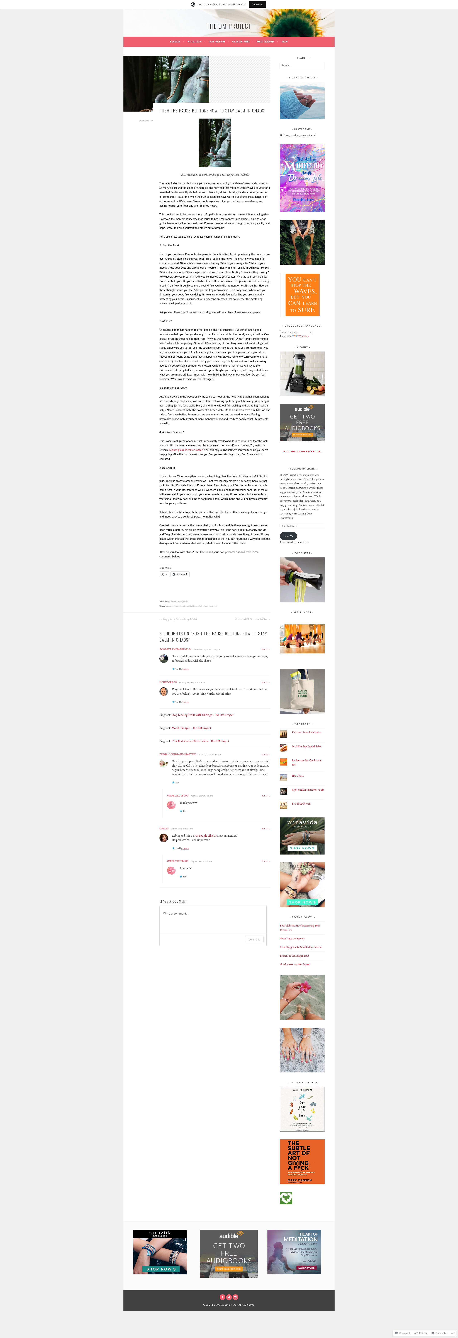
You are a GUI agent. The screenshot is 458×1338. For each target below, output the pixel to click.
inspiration (171, 601)
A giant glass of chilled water (186, 450)
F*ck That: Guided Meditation (306, 732)
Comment (254, 939)
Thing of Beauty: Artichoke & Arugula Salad (179, 619)
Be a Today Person (301, 803)
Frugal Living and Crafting (177, 754)
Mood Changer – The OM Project (191, 728)
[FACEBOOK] (222, 1297)
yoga (216, 606)
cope (179, 606)
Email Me (288, 536)
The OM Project (229, 26)
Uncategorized (182, 601)
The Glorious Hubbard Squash (295, 964)
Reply (265, 649)
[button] (302, 295)
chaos (174, 606)
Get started (257, 4)
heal (183, 606)
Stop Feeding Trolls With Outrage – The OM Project (202, 715)
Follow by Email (302, 468)
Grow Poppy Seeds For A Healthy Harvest (300, 947)
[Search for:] (302, 65)
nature (205, 606)
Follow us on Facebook (302, 451)
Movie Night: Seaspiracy (292, 938)
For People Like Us (205, 836)
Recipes (175, 41)
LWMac (164, 828)
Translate (304, 336)
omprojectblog (178, 795)
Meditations (265, 41)
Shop (284, 41)
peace (211, 606)
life (193, 606)
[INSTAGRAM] (235, 1297)
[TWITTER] (229, 1297)
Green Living (241, 41)
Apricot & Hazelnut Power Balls (308, 789)
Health (188, 606)
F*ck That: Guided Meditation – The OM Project (200, 741)
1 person (185, 669)
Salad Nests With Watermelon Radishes (251, 619)
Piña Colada (298, 776)
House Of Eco (168, 682)
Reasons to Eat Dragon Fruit (294, 955)
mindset (198, 606)
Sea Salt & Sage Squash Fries (306, 746)
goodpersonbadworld (175, 649)
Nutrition (194, 41)
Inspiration (217, 41)
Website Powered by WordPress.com (228, 1304)
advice (168, 606)
